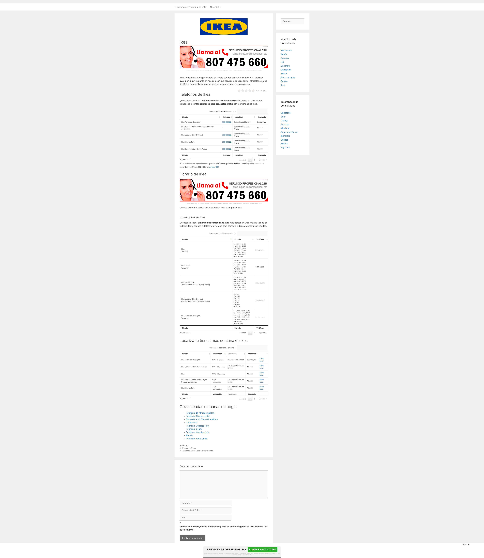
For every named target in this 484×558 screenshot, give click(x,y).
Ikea (283, 85)
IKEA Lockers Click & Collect (192, 135)
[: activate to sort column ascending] (263, 353)
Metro (284, 73)
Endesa (284, 140)
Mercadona (286, 50)
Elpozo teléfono (189, 448)
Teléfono (226, 117)
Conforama (191, 422)
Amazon (285, 124)
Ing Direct (285, 147)
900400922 (226, 122)
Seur (283, 116)
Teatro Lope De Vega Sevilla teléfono (197, 451)
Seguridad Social (289, 132)
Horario (238, 239)
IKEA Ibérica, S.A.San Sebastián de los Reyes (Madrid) (195, 283)
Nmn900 (215, 7)
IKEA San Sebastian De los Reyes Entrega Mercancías (197, 128)
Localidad (239, 117)
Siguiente (262, 160)
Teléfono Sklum (194, 429)
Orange (284, 120)
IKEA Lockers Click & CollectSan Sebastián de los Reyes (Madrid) (195, 300)
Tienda (185, 117)
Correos (285, 58)
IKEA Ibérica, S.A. (187, 142)
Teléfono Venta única (196, 438)
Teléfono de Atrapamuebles (200, 413)
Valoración (217, 354)
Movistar (285, 128)
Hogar (185, 445)
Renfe (284, 54)
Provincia (262, 117)
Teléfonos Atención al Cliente (190, 7)
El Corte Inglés (288, 77)
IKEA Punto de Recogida (190, 122)
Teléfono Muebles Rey (197, 426)
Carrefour (285, 66)
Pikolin (189, 435)
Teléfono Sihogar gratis (197, 416)
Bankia (284, 81)
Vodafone (286, 113)
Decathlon (286, 69)
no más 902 (214, 167)
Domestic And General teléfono (202, 419)
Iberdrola (285, 136)
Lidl (282, 62)
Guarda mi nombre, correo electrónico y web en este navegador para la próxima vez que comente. (224, 528)
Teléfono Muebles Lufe (197, 432)
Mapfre (284, 143)
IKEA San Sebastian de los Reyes (194, 149)
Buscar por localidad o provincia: (222, 111)
